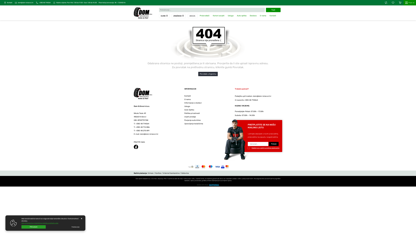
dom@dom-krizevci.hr (25, 3)
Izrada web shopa (202, 185)
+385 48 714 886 (143, 127)
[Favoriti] (393, 3)
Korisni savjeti (218, 16)
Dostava (253, 16)
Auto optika (241, 16)
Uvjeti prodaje (190, 117)
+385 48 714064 (45, 3)
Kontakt (9, 3)
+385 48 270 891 (143, 131)
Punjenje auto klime (192, 120)
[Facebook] (136, 146)
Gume (163, 16)
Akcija (192, 16)
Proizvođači (204, 16)
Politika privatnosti (192, 113)
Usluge (231, 16)
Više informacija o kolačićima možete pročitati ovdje (39, 223)
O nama (263, 16)
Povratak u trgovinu (208, 74)
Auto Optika (189, 110)
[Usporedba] (386, 3)
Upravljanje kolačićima (193, 124)
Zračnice (177, 16)
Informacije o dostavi (193, 103)
